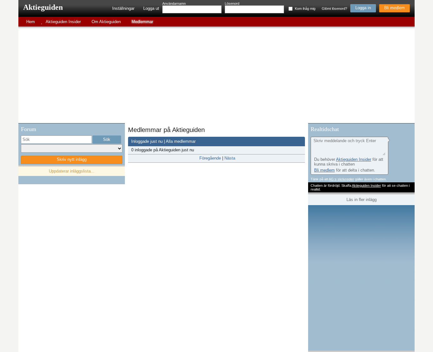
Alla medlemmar (181, 141)
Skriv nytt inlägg (72, 159)
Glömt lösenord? (334, 8)
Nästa (229, 158)
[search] (56, 139)
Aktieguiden (43, 7)
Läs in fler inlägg (361, 199)
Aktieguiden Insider (353, 159)
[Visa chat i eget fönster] (409, 128)
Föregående (210, 158)
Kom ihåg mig (305, 8)
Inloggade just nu (147, 141)
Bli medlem (394, 7)
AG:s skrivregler (341, 179)
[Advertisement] (216, 75)
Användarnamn (174, 3)
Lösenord (232, 3)
